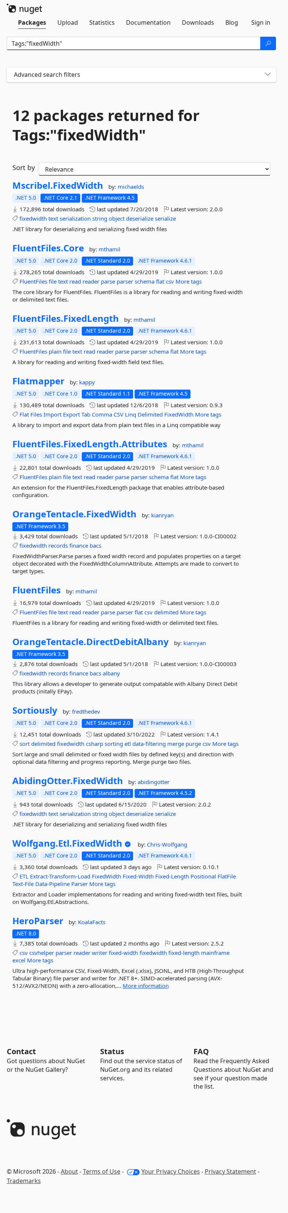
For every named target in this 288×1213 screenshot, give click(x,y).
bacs (95, 545)
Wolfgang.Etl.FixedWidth (67, 843)
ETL (24, 876)
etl (127, 743)
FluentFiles (33, 281)
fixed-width (123, 952)
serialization (75, 218)
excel (19, 960)
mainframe (215, 952)
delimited (166, 612)
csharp (94, 743)
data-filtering (149, 743)
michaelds (131, 186)
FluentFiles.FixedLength (65, 318)
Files (36, 414)
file (53, 281)
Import (53, 414)
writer (99, 952)
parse (108, 281)
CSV (118, 414)
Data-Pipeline (52, 883)
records (58, 545)
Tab (85, 414)
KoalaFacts (91, 922)
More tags (189, 281)
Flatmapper (38, 381)
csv (170, 281)
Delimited (150, 414)
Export (71, 414)
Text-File (23, 883)
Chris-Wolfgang (167, 844)
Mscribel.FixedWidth (57, 185)
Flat (24, 414)
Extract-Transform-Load (60, 876)
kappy (87, 382)
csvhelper (41, 952)
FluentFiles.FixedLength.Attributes (89, 444)
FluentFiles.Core (48, 248)
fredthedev (86, 711)
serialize (165, 218)
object (116, 218)
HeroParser (37, 921)
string (99, 218)
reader (90, 281)
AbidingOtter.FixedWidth (67, 781)
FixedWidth (179, 414)
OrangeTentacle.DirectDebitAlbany (90, 642)
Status (112, 1051)
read (75, 281)
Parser (79, 883)
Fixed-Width (138, 876)
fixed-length (184, 952)
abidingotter (154, 782)
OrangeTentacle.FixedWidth (74, 514)
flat (160, 281)
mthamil (109, 249)
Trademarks (24, 1181)
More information (146, 985)
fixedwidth (33, 218)
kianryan (162, 515)
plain (55, 351)
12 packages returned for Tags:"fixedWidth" (106, 125)
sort (25, 743)
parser (125, 281)
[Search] (268, 43)
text (53, 218)
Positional (203, 876)
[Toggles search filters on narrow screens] (268, 74)
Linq (130, 414)
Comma (102, 414)
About (69, 1171)
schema (144, 281)
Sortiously (34, 710)
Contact (21, 1051)
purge (193, 743)
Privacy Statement (230, 1171)
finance (78, 545)
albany (111, 673)
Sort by (23, 167)
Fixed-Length (172, 876)
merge (175, 743)
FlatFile (227, 876)
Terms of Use (101, 1171)
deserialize (139, 218)
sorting (114, 743)
